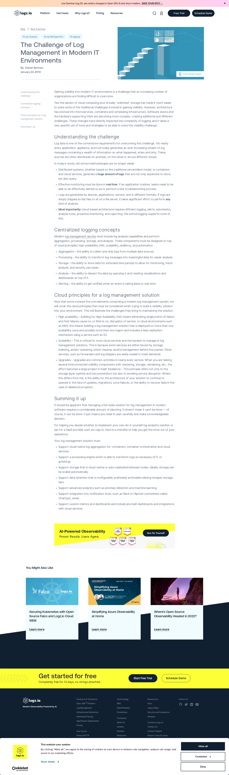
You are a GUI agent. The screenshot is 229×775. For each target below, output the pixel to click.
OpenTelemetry (123, 708)
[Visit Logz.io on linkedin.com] (191, 704)
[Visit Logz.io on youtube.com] (197, 704)
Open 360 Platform (85, 703)
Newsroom (121, 735)
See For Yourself (156, 533)
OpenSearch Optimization (87, 721)
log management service (80, 236)
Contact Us (152, 727)
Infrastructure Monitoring (87, 712)
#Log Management (53, 36)
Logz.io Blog (153, 708)
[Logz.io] (47, 700)
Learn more (36, 629)
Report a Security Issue (158, 735)
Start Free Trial (143, 678)
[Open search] (154, 13)
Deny (203, 766)
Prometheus (122, 712)
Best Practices (38, 29)
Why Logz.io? (82, 13)
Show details (48, 761)
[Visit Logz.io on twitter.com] (186, 704)
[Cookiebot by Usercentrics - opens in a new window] (20, 769)
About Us (121, 722)
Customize (201, 756)
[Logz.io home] (23, 13)
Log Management (84, 708)
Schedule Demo (176, 678)
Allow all (203, 746)
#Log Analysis (30, 36)
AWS (119, 703)
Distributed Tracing (84, 716)
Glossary (151, 716)
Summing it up (28, 126)
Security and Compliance (158, 712)
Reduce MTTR (82, 735)
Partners (120, 731)
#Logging (75, 36)
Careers (120, 727)
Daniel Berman (34, 67)
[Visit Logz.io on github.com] (181, 704)
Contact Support (155, 731)
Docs (150, 703)
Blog (23, 29)
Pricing (100, 13)
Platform (45, 13)
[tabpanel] (114, 3)
